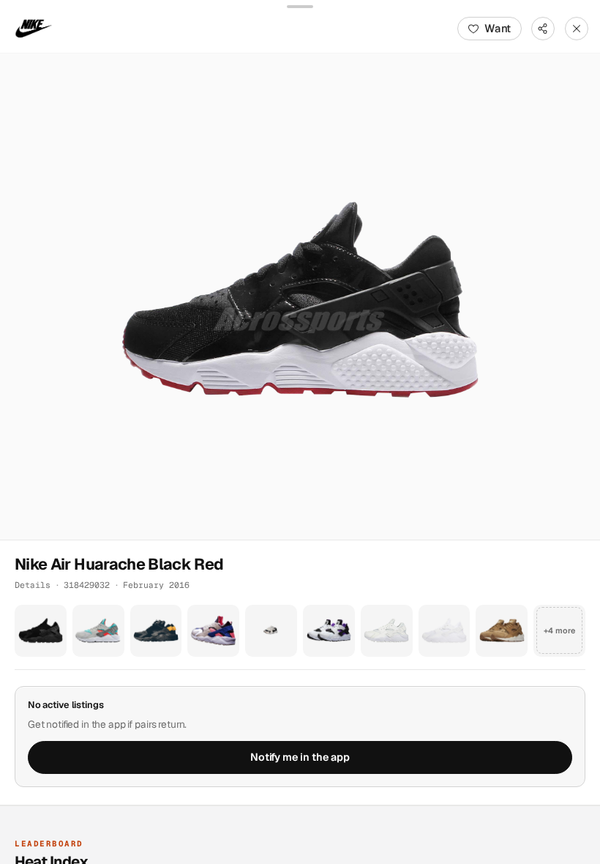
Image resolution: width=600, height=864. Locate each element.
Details (32, 584)
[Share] (543, 28)
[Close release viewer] (576, 28)
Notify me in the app (300, 757)
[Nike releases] (34, 29)
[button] (300, 296)
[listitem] (41, 631)
